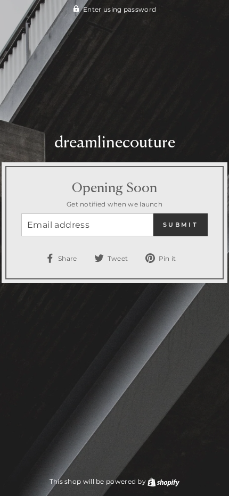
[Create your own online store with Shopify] (163, 481)
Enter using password (119, 9)
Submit (180, 224)
